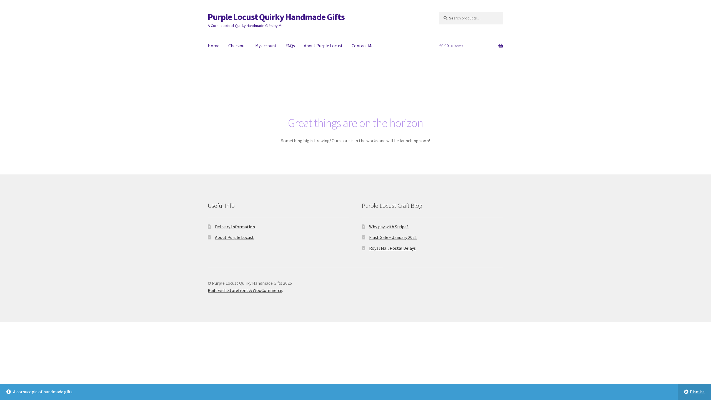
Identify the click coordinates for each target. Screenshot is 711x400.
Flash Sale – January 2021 (393, 237)
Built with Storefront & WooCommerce (245, 290)
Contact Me (363, 45)
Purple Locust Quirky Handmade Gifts (276, 16)
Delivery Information (235, 226)
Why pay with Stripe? (389, 226)
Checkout (237, 45)
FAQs (290, 45)
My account (266, 45)
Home (213, 45)
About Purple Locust (323, 45)
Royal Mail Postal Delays (392, 248)
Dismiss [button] (697, 391)
